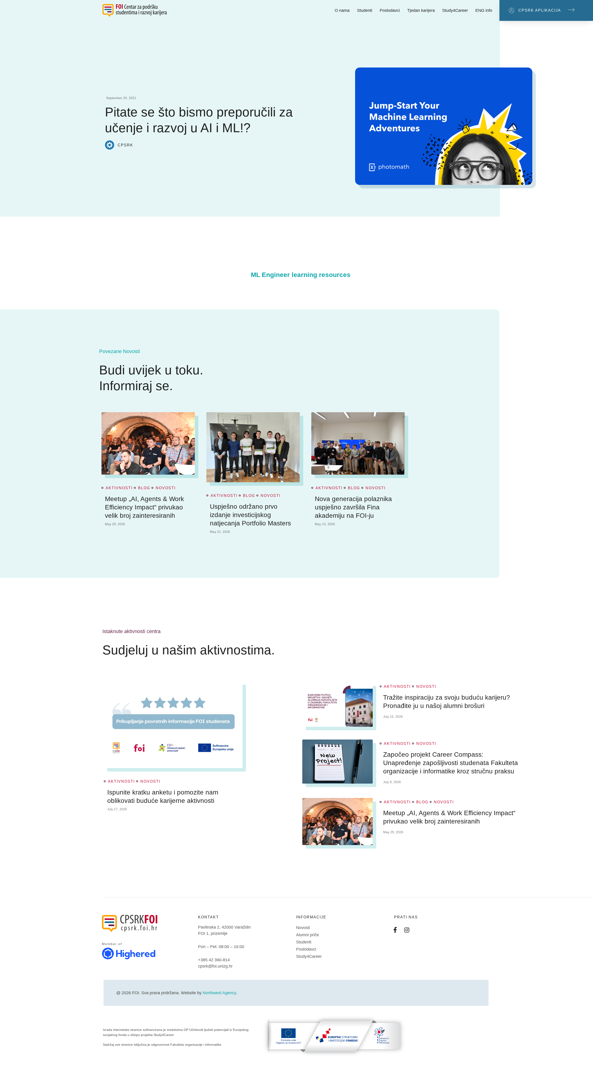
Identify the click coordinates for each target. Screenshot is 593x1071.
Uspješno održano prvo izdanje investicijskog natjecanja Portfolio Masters (250, 515)
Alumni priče (307, 935)
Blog (144, 488)
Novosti (166, 488)
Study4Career (455, 10)
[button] (546, 10)
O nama (342, 10)
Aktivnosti (119, 488)
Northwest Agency (219, 993)
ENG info (483, 10)
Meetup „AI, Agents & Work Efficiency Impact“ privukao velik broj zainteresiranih (144, 507)
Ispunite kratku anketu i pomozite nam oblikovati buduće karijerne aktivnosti (162, 796)
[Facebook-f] (395, 930)
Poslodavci (390, 10)
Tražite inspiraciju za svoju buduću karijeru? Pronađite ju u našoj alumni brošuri (446, 701)
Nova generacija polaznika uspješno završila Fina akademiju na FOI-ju (353, 507)
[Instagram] (407, 930)
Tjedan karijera (421, 10)
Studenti (364, 10)
